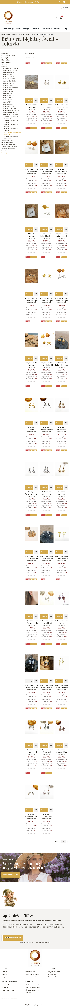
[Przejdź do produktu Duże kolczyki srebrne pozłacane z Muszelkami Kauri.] (31, 82)
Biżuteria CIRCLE (8, 74)
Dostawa (4, 987)
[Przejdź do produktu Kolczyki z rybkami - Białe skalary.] (46, 791)
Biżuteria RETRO (7, 102)
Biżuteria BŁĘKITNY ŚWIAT (26, 34)
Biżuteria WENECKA (8, 106)
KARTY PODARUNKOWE (8, 56)
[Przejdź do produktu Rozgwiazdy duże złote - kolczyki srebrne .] (46, 340)
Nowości (4, 151)
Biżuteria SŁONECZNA (9, 108)
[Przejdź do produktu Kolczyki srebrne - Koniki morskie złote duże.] (62, 533)
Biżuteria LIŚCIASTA (8, 91)
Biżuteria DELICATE (8, 77)
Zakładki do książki (7, 140)
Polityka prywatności (32, 985)
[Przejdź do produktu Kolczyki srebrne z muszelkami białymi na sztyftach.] (31, 146)
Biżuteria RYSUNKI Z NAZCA (11, 110)
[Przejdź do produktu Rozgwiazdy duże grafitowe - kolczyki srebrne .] (31, 340)
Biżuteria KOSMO (8, 93)
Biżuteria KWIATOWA (9, 95)
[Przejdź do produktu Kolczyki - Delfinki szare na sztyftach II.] (46, 404)
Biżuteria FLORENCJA (9, 79)
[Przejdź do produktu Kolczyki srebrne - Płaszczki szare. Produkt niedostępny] (31, 662)
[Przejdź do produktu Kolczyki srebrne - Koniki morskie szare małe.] (46, 533)
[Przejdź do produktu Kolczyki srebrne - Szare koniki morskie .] (31, 727)
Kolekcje (14, 34)
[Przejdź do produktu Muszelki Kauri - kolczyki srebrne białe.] (46, 211)
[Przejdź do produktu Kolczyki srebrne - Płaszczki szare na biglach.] (46, 662)
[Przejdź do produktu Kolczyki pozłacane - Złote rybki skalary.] (62, 469)
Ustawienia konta (53, 974)
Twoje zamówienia (54, 972)
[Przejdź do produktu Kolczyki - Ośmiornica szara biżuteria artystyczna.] (31, 469)
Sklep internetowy (33, 1005)
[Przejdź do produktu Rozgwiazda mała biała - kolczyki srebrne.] (62, 211)
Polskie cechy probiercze (33, 974)
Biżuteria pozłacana (7, 142)
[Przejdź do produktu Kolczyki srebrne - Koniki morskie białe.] (31, 533)
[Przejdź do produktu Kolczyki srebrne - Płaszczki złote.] (62, 662)
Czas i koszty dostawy (8, 990)
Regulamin (28, 992)
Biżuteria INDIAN (7, 89)
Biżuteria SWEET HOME (9, 112)
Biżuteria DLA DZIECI (9, 85)
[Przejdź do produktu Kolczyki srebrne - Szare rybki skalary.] (46, 727)
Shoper (15, 998)
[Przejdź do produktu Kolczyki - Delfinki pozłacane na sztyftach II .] (31, 404)
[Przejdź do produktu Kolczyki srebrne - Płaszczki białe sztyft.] (46, 598)
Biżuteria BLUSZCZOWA (10, 70)
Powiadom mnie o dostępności (29, 680)
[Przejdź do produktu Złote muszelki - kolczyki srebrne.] (62, 340)
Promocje (4, 153)
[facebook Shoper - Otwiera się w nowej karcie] (60, 2)
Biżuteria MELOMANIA (9, 81)
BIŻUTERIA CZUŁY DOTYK (10, 68)
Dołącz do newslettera (13, 938)
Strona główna (5, 34)
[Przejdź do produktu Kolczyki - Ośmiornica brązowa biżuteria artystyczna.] (62, 404)
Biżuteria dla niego (6, 62)
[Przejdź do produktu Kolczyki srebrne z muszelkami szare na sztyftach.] (46, 146)
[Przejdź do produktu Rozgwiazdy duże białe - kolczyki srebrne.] (62, 275)
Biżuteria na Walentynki (8, 144)
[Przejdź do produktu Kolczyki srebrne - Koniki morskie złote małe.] (31, 598)
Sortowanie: (29, 53)
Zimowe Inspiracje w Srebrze (9, 146)
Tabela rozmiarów (30, 972)
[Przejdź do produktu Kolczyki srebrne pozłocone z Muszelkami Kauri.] (62, 82)
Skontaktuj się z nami (10, 875)
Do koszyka (29, 100)
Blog (3, 977)
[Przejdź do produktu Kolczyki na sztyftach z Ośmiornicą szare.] (46, 469)
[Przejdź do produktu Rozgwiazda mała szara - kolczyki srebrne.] (31, 275)
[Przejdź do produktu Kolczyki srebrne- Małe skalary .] (62, 727)
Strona (58, 842)
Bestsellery (4, 53)
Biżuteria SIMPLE (7, 104)
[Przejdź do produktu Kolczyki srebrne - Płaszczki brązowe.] (62, 598)
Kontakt (4, 972)
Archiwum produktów (7, 148)
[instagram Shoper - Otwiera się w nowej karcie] (64, 2)
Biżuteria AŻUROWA (8, 72)
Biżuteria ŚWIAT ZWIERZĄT (11, 87)
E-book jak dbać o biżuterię (9, 58)
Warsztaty (4, 974)
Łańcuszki (4, 64)
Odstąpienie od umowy (32, 990)
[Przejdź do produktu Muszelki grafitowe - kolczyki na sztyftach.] (31, 211)
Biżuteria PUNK (7, 100)
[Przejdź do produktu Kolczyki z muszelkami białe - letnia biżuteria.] (62, 146)
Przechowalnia (53, 977)
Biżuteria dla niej (6, 60)
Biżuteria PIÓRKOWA (9, 98)
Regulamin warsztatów (32, 987)
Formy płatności (6, 985)
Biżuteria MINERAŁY (8, 83)
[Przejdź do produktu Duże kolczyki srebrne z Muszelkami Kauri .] (46, 82)
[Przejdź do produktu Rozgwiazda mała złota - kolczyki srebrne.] (46, 275)
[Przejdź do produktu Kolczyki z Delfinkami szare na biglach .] (31, 791)
